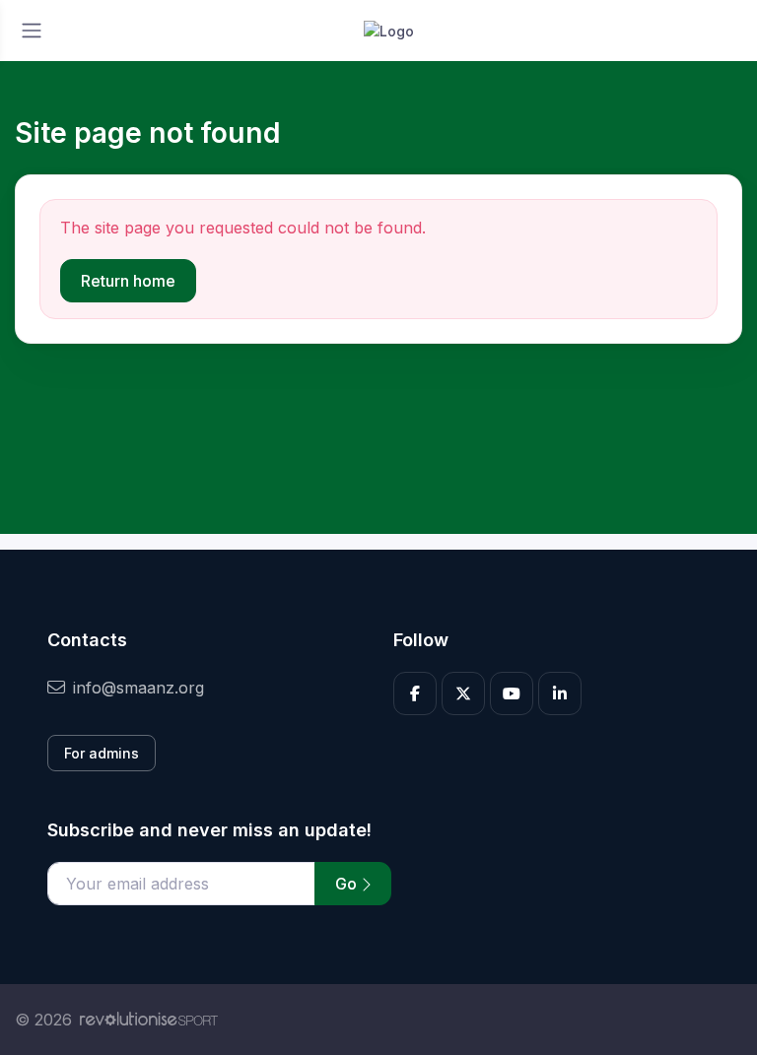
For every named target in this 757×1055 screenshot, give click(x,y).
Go (348, 883)
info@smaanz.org (138, 687)
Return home (128, 281)
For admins (101, 753)
